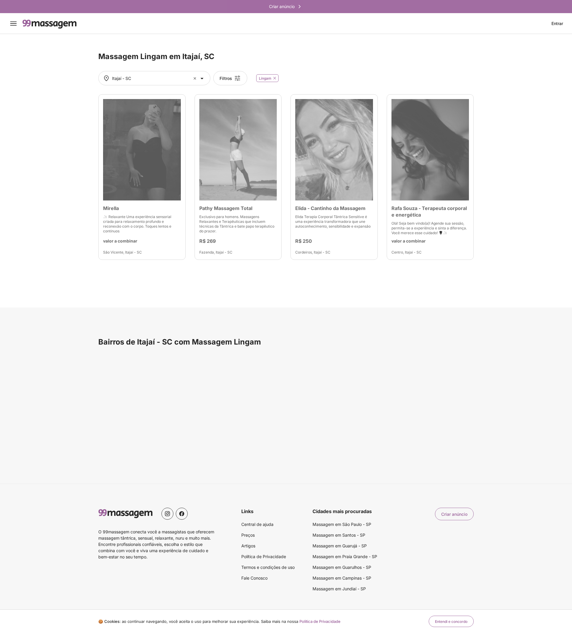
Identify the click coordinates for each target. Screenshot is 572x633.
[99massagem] (49, 23)
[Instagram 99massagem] (167, 514)
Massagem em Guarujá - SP (340, 545)
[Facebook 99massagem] (182, 514)
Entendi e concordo (451, 621)
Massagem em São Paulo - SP (342, 524)
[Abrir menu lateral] (13, 23)
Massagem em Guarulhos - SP (342, 567)
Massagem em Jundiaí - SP (339, 588)
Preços (248, 535)
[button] (195, 78)
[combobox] (153, 78)
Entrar (557, 23)
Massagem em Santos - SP (339, 535)
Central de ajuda (257, 524)
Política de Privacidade (263, 556)
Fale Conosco (254, 577)
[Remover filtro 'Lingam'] (274, 78)
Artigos (248, 545)
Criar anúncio (454, 514)
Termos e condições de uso (268, 567)
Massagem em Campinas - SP (342, 577)
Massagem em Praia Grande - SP (345, 556)
